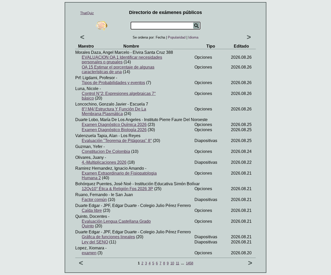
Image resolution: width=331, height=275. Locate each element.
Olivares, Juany (89, 157)
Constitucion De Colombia (106, 151)
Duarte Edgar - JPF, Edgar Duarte (106, 205)
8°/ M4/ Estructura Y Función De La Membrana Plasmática (114, 111)
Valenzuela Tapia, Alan (96, 135)
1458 (189, 263)
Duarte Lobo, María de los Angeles (108, 119)
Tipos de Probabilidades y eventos (113, 82)
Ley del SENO (95, 242)
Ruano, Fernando (91, 194)
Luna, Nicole (87, 88)
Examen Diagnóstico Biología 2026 (114, 130)
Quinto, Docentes (91, 216)
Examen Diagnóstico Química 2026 (114, 124)
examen (89, 253)
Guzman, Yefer (88, 146)
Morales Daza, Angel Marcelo (102, 52)
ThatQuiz (87, 13)
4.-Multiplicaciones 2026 (104, 162)
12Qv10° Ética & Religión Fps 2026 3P (117, 189)
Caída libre (92, 210)
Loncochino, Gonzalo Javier (100, 104)
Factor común (94, 199)
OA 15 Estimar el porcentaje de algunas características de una (118, 69)
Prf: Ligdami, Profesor (95, 78)
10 (172, 263)
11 (177, 263)
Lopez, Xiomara (89, 248)
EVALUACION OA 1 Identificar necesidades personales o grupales (122, 59)
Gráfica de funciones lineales (108, 237)
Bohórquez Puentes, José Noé (103, 184)
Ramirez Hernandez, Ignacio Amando (109, 168)
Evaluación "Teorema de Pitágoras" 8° (117, 140)
